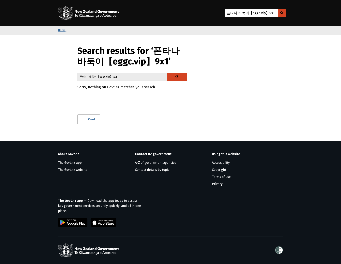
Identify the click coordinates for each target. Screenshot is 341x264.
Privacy (217, 184)
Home (62, 30)
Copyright (219, 170)
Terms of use (221, 177)
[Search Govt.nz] (282, 13)
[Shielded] (279, 250)
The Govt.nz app (70, 163)
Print (91, 119)
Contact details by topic (152, 170)
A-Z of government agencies (155, 163)
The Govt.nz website (72, 170)
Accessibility (221, 163)
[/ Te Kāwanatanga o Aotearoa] (89, 13)
